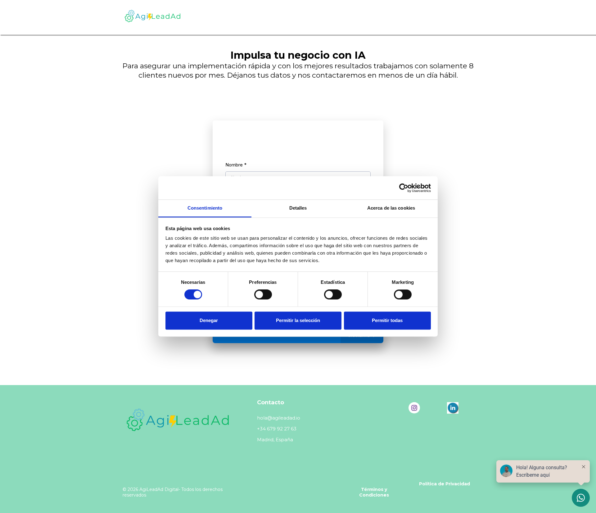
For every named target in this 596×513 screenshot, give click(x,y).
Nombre (235, 165)
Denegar (209, 320)
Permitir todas (387, 320)
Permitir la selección (298, 320)
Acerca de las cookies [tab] (391, 208)
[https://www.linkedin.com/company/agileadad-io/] (452, 408)
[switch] (263, 295)
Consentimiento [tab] (204, 208)
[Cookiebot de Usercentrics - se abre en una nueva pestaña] (404, 188)
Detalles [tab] (298, 208)
